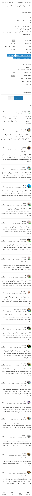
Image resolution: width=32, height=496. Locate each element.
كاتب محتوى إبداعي (20, 311)
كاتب (24, 419)
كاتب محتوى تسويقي (20, 187)
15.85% (13, 75)
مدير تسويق (22, 241)
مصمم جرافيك (22, 347)
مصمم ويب (22, 169)
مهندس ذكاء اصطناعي (20, 259)
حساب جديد (19, 98)
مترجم (23, 223)
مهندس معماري (21, 113)
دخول (11, 98)
